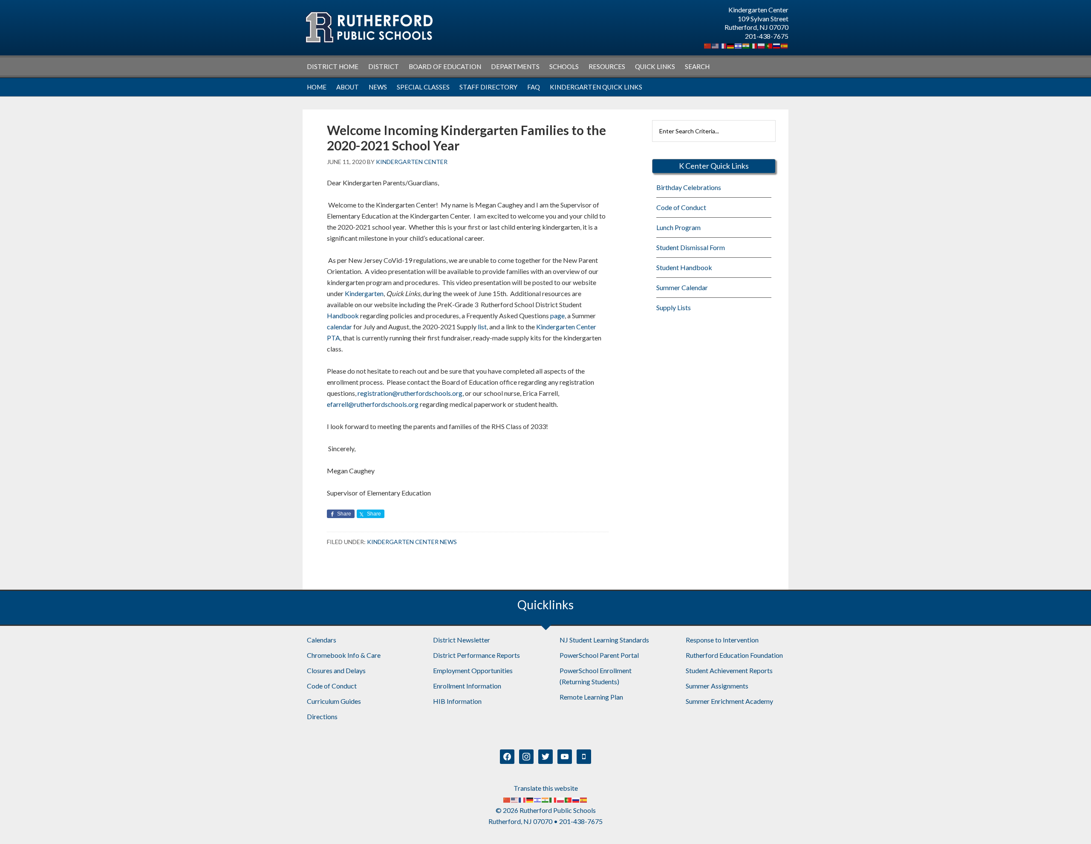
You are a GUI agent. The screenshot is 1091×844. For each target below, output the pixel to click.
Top (1070, 823)
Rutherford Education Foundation (734, 655)
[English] (715, 45)
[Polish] (761, 45)
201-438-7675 (766, 36)
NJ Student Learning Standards (604, 640)
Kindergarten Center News (412, 541)
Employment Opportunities (473, 670)
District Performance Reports (476, 655)
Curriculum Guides (334, 701)
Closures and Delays (336, 670)
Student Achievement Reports (729, 670)
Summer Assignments (717, 686)
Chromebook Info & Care (344, 655)
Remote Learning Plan (591, 697)
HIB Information (457, 701)
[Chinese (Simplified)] (708, 45)
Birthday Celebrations (688, 187)
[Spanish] (784, 45)
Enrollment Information (467, 686)
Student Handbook (684, 267)
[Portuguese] (769, 45)
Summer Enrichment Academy (729, 701)
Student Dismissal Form (690, 247)
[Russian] (777, 45)
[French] (723, 45)
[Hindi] (746, 45)
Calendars (321, 640)
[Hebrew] (738, 45)
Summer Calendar (682, 287)
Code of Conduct (681, 207)
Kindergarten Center (369, 27)
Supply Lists (673, 307)
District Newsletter (461, 640)
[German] (731, 45)
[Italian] (754, 45)
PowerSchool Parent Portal (599, 655)
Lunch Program (678, 227)
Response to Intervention (722, 640)
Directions (322, 716)
